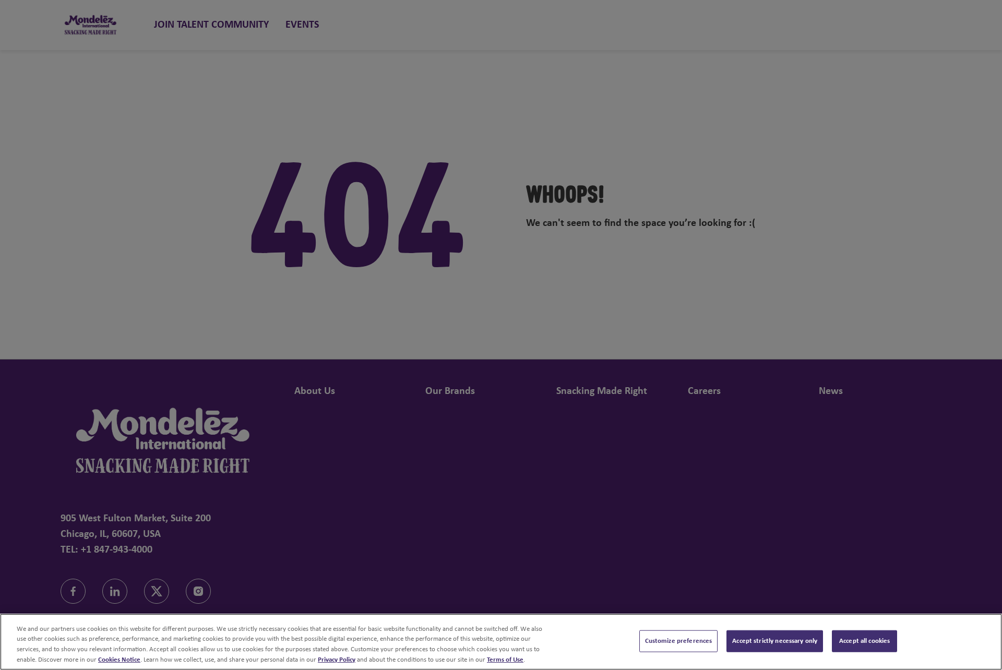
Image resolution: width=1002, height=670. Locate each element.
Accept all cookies (864, 641)
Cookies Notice (119, 659)
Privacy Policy (336, 659)
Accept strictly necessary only (774, 641)
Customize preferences (678, 641)
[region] (501, 642)
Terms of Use (505, 659)
